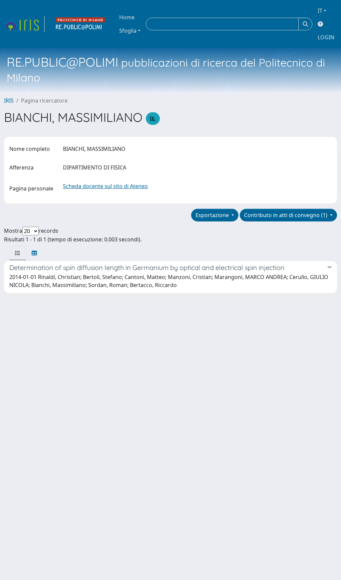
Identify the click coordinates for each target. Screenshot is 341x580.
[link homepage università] (80, 24)
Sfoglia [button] (128, 30)
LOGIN (326, 37)
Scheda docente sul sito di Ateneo (105, 186)
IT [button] (320, 10)
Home (127, 17)
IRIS (9, 100)
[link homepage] (24, 24)
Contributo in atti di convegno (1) (286, 215)
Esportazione (212, 215)
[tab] (17, 253)
